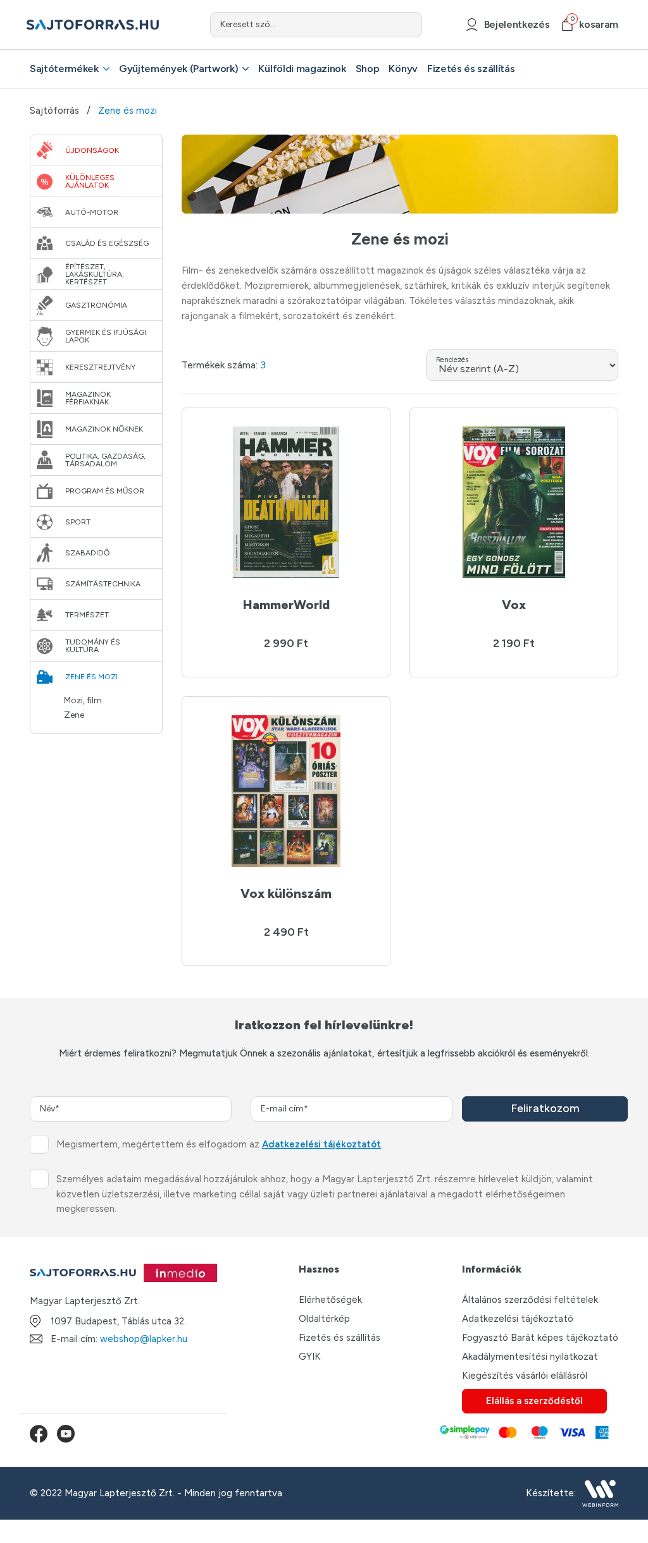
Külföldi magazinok (302, 69)
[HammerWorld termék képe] (286, 502)
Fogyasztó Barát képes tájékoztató (540, 1337)
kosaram (594, 24)
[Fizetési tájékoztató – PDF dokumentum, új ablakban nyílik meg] (523, 1433)
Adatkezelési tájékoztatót (321, 1144)
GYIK (310, 1356)
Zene (74, 715)
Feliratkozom (545, 1108)
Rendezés (452, 360)
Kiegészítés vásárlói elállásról (524, 1375)
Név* (49, 1108)
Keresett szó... (248, 24)
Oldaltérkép (324, 1318)
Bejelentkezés (516, 24)
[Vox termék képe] (514, 502)
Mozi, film (83, 700)
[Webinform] (600, 1493)
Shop (368, 69)
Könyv (403, 69)
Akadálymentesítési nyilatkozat (530, 1356)
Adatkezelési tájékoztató (517, 1318)
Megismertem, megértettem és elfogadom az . (219, 1144)
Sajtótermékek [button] (64, 69)
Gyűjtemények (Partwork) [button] (179, 69)
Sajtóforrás (54, 111)
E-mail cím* (284, 1108)
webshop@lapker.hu (143, 1339)
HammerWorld (286, 604)
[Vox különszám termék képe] (286, 791)
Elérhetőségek (330, 1299)
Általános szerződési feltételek (530, 1299)
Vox (514, 604)
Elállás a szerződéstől (534, 1401)
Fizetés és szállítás (471, 69)
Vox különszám (286, 893)
